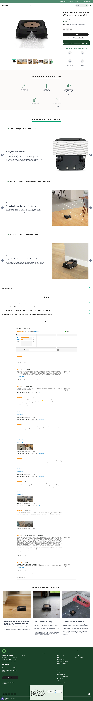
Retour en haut (28, 577)
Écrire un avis (36, 331)
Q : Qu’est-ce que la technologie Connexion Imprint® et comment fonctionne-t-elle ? (26, 310)
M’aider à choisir (42, 653)
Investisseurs (77, 653)
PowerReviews (33, 328)
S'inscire (10, 677)
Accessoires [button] (25, 5)
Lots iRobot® (23, 655)
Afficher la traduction (20, 376)
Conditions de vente (60, 672)
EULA (58, 670)
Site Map (58, 680)
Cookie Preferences (5, 699)
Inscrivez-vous (51, 1)
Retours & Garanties (60, 659)
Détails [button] (86, 43)
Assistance (61, 1)
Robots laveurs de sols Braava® (26, 653)
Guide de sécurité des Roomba (62, 661)
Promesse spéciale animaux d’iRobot (63, 668)
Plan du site (13, 698)
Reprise (58, 657)
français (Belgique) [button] (86, 1)
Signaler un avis (41, 392)
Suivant (59, 577)
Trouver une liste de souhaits (62, 665)
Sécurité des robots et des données (63, 676)
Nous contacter (60, 651)
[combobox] (82, 5)
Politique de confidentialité (62, 667)
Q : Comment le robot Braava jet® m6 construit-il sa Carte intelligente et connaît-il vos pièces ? (29, 306)
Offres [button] (31, 5)
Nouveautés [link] (13, 5)
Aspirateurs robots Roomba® (25, 651)
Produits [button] (19, 5)
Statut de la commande (68, 1)
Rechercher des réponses (61, 663)
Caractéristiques (7, 288)
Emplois (76, 651)
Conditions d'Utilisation (61, 674)
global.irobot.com (78, 655)
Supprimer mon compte (61, 682)
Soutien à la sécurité (60, 678)
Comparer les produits (43, 651)
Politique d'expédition (61, 655)
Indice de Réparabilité (79, 657)
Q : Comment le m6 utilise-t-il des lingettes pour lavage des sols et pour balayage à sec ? (27, 314)
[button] (21, 447)
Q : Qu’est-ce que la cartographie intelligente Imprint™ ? (18, 303)
